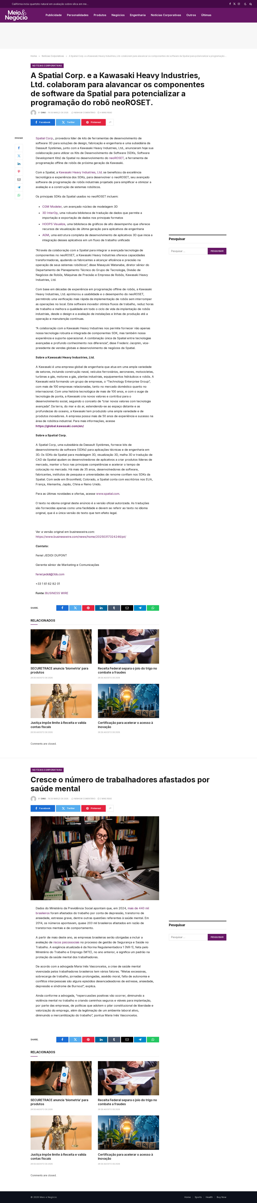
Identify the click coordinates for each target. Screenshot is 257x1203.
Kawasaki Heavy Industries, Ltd (80, 172)
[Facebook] (19, 148)
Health (209, 1197)
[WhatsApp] (19, 195)
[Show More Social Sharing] (110, 122)
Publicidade (54, 15)
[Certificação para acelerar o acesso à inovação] (128, 701)
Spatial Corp (44, 138)
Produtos (100, 15)
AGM (45, 235)
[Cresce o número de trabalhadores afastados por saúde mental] (95, 858)
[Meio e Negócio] (16, 15)
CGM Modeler (52, 206)
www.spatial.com (107, 493)
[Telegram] (19, 187)
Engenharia (138, 15)
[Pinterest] (19, 171)
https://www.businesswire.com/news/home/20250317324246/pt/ (81, 536)
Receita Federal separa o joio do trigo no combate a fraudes (127, 670)
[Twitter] (19, 156)
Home (187, 1197)
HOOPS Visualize (53, 224)
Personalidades (77, 15)
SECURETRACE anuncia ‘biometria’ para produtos (59, 670)
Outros (191, 15)
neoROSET (116, 158)
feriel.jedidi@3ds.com (50, 574)
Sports (198, 1197)
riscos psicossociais (66, 942)
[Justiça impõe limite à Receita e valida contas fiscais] (61, 701)
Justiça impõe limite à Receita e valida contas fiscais (58, 725)
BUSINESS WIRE (56, 593)
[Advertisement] (128, 36)
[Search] (250, 4)
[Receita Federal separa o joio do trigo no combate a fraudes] (128, 646)
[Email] (19, 179)
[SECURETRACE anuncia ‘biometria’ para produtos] (61, 646)
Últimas (206, 15)
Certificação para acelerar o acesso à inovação (125, 725)
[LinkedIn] (19, 164)
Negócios (118, 15)
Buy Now (221, 1197)
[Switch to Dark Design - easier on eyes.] (245, 4)
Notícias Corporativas (166, 15)
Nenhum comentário (84, 112)
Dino (43, 112)
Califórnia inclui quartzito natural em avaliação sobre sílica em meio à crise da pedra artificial (51, 3)
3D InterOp (50, 213)
